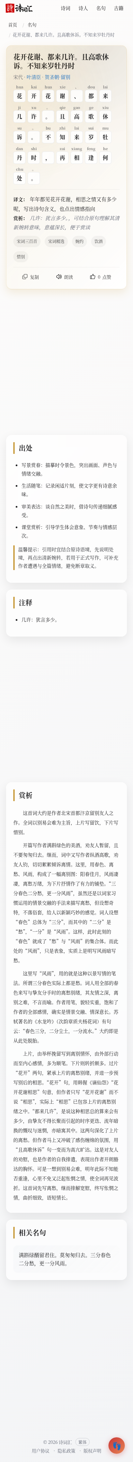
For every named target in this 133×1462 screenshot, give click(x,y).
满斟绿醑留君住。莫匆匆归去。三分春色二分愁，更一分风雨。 (65, 1259)
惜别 (21, 256)
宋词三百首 (27, 241)
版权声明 (92, 1450)
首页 (12, 24)
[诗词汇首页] (19, 8)
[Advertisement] (66, 363)
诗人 (83, 7)
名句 (101, 7)
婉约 (79, 241)
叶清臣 (34, 76)
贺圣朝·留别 (57, 76)
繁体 (82, 1442)
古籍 (118, 7)
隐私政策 (66, 1450)
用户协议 (40, 1450)
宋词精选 (56, 241)
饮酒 (98, 241)
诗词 (65, 7)
